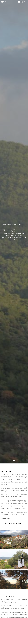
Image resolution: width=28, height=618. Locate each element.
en (25, 2)
